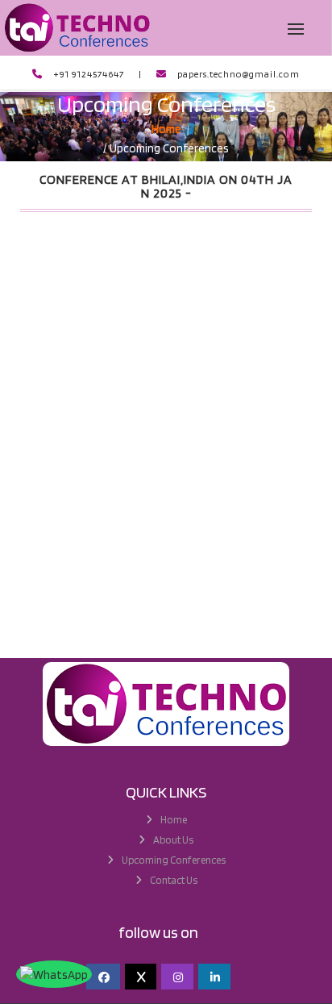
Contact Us (173, 880)
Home (173, 820)
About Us (173, 840)
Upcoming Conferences (174, 860)
